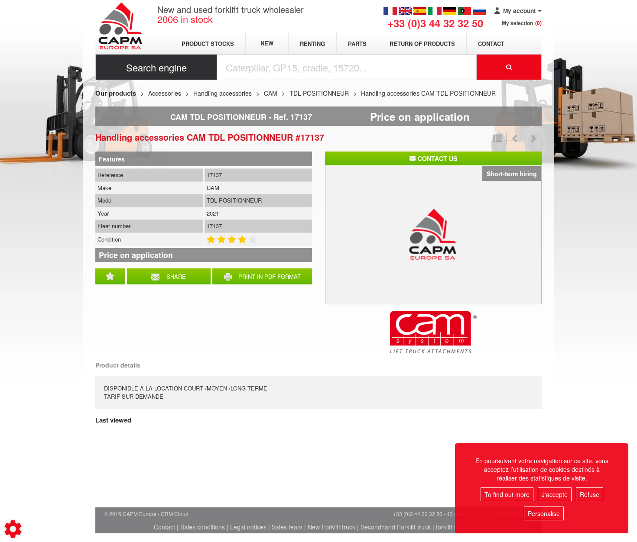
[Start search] (509, 67)
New (266, 43)
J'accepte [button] (555, 494)
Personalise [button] (544, 513)
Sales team (287, 527)
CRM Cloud (174, 513)
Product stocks (208, 43)
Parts (357, 43)
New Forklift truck (331, 527)
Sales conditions (202, 527)
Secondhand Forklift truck (396, 527)
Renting (312, 43)
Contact (491, 43)
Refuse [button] (589, 494)
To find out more (507, 494)
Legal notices (248, 527)
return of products (422, 43)
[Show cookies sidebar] (13, 529)
